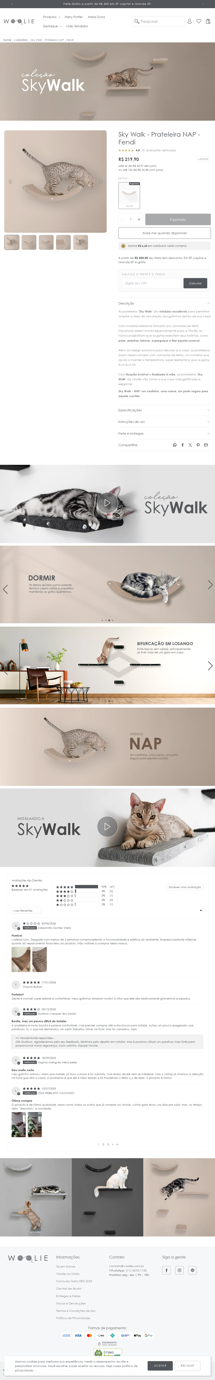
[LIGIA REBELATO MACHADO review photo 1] (19, 1124)
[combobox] (158, 21)
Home (7, 40)
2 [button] (103, 1144)
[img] (32, 923)
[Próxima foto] (101, 181)
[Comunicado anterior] (12, 4)
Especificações (130, 410)
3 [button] (108, 1144)
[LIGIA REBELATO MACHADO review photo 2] (35, 1124)
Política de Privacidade (73, 1318)
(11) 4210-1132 (136, 1270)
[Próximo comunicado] (203, 4)
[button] (51, 17)
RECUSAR (187, 1365)
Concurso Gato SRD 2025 (74, 1281)
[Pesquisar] (137, 21)
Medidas (203, 159)
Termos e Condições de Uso (75, 1310)
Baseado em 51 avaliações (30, 889)
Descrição (126, 303)
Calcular (195, 283)
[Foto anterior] (10, 181)
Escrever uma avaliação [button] (185, 887)
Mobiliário (21, 40)
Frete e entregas (131, 433)
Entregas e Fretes (68, 1296)
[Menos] (123, 219)
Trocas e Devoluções (71, 1303)
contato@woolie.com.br (126, 1266)
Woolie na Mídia (68, 1273)
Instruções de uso (131, 421)
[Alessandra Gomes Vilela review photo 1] (21, 959)
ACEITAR (160, 1365)
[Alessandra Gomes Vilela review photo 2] (39, 959)
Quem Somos (65, 1266)
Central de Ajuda (68, 1288)
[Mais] (139, 219)
